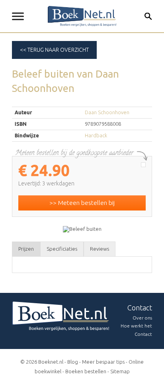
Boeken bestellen (85, 371)
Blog (72, 362)
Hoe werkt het (136, 325)
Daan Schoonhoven (107, 112)
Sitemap (120, 371)
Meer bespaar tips (103, 362)
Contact (143, 334)
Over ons (142, 317)
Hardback (96, 135)
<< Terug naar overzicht (54, 50)
